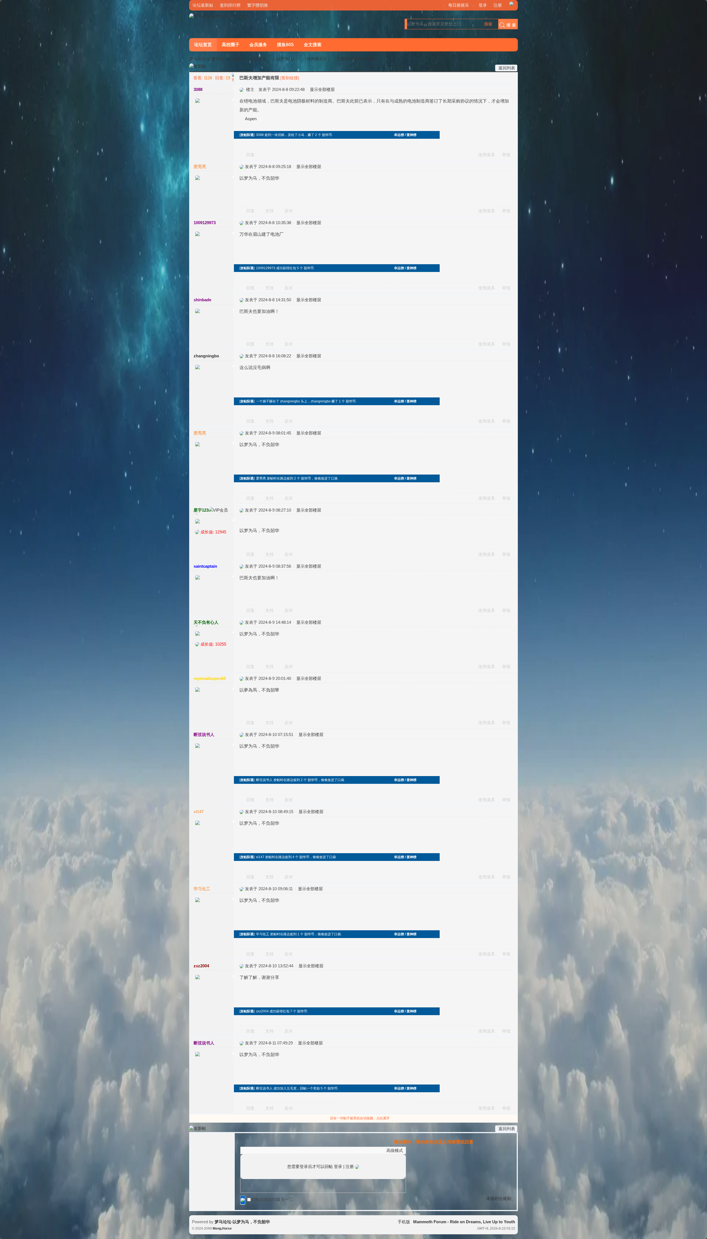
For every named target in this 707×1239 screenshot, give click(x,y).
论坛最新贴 (202, 5)
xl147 (199, 811)
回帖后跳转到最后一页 (272, 1199)
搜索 (488, 24)
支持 (270, 210)
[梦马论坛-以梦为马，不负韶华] (219, 16)
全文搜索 (312, 44)
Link (264, 1150)
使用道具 (486, 154)
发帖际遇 (247, 135)
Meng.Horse (222, 1228)
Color (250, 1150)
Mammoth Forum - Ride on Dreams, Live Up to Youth (464, 1221)
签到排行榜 (230, 5)
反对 (288, 210)
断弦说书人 (204, 734)
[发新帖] (197, 66)
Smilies (284, 1150)
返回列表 (506, 68)
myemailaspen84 (210, 678)
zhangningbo (206, 355)
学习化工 (202, 888)
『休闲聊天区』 (316, 58)
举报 (506, 154)
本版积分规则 (498, 1198)
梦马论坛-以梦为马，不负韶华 (216, 58)
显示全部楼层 (322, 89)
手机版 (404, 1221)
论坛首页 (203, 44)
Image (257, 1150)
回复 (250, 154)
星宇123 (201, 510)
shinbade (202, 299)
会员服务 (258, 44)
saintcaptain (205, 566)
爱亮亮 (200, 166)
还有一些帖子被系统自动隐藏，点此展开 (360, 1118)
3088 (198, 89)
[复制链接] (289, 77)
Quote (271, 1150)
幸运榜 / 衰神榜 (405, 135)
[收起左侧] (233, 77)
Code (278, 1150)
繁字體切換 (257, 5)
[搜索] (506, 24)
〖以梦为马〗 (284, 58)
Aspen (251, 118)
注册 (498, 5)
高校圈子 (230, 44)
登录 (483, 5)
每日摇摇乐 (458, 5)
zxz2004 (201, 965)
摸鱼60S (285, 44)
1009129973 (205, 222)
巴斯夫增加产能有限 (355, 58)
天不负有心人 (206, 622)
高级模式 (394, 1150)
